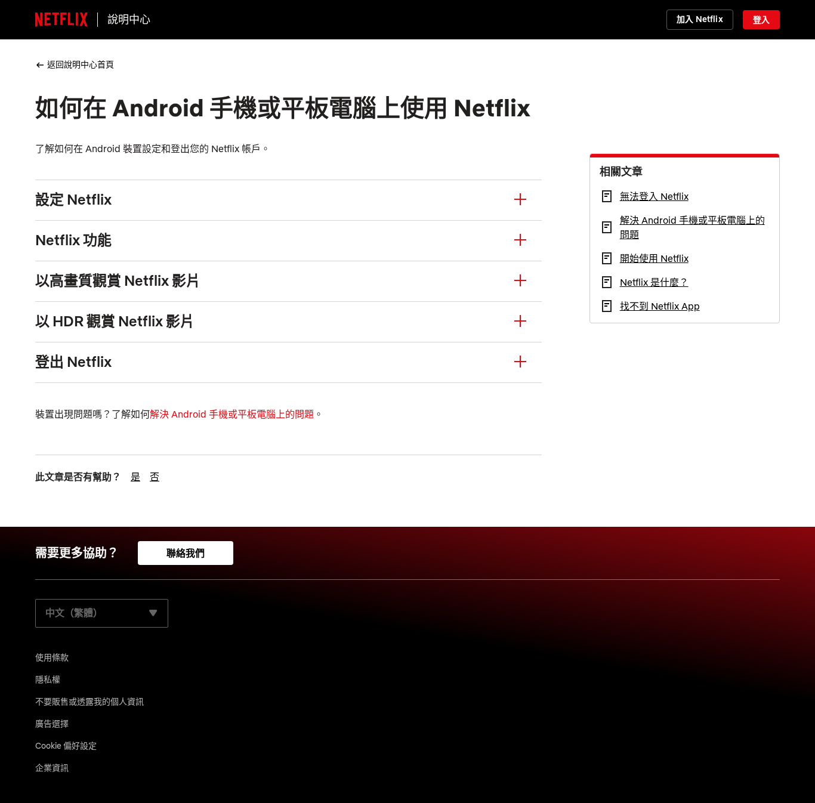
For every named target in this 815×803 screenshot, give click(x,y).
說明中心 (128, 19)
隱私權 (47, 679)
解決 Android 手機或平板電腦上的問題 (232, 414)
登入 (761, 19)
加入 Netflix (700, 19)
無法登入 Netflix (654, 196)
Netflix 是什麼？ (654, 282)
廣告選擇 (52, 723)
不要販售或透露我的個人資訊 (89, 701)
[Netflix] (61, 19)
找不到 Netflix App (660, 306)
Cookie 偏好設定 (66, 745)
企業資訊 (52, 767)
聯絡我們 (185, 553)
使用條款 (52, 657)
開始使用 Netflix (654, 258)
